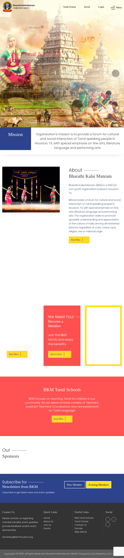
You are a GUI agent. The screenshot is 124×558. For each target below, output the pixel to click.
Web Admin (81, 531)
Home (47, 517)
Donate (79, 528)
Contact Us (81, 524)
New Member (75, 484)
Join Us (47, 524)
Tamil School (69, 7)
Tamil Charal (81, 521)
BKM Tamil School (84, 517)
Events (47, 528)
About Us (48, 521)
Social (87, 7)
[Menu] (112, 8)
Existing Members (99, 484)
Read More (75, 240)
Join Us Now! (56, 354)
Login (101, 7)
